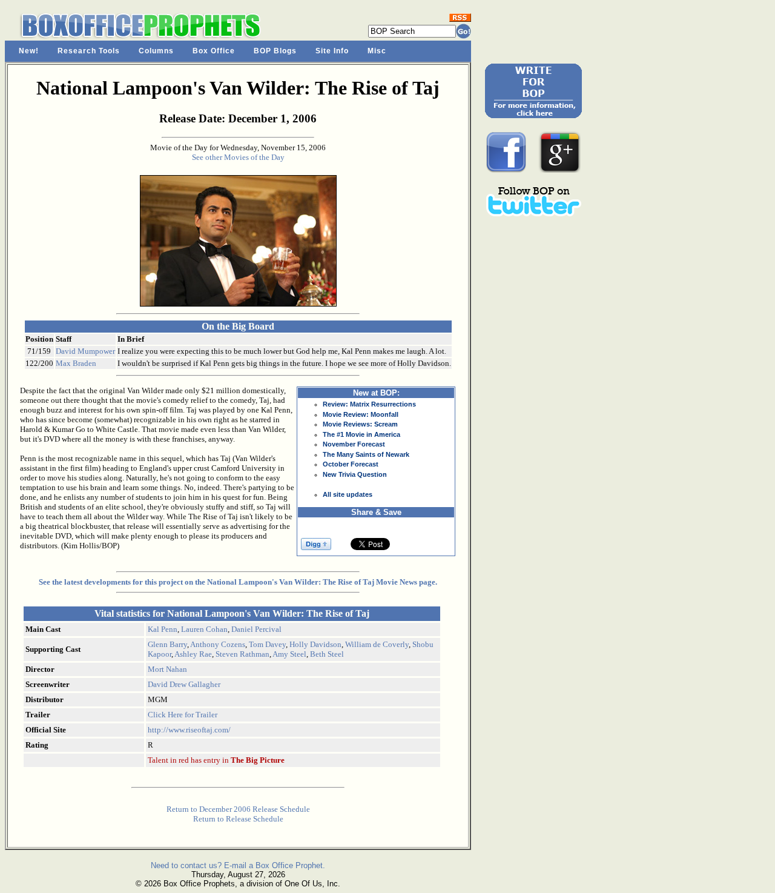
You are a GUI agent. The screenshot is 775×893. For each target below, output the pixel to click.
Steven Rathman (242, 654)
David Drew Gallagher (184, 684)
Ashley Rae (193, 654)
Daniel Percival (256, 629)
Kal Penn (162, 629)
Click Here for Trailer (182, 714)
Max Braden (76, 363)
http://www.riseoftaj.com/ (189, 729)
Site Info (332, 51)
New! (29, 51)
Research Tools (89, 51)
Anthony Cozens (217, 644)
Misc (377, 51)
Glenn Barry (167, 644)
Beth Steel (327, 654)
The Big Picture (258, 760)
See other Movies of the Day (238, 157)
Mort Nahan (167, 669)
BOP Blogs (275, 51)
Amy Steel (289, 654)
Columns (156, 51)
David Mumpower (85, 351)
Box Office (214, 51)
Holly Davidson (315, 644)
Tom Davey (267, 644)
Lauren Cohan (204, 629)
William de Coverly (377, 644)
